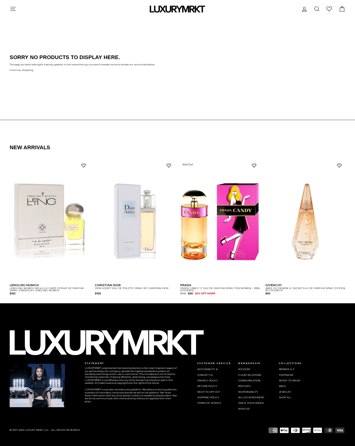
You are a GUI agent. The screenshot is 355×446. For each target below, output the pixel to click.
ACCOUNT (244, 369)
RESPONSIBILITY (248, 391)
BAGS (282, 386)
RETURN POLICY (207, 386)
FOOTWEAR (286, 375)
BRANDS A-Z (286, 369)
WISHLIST (244, 408)
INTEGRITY (244, 386)
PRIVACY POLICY (207, 380)
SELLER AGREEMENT (251, 397)
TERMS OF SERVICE (209, 403)
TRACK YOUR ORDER (251, 403)
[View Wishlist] (329, 9)
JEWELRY (285, 391)
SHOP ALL (285, 397)
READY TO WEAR (289, 380)
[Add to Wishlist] (84, 167)
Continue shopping (21, 70)
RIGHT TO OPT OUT (208, 391)
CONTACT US (205, 375)
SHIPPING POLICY (208, 397)
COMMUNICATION (249, 380)
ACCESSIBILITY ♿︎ (207, 369)
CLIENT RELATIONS (249, 375)
